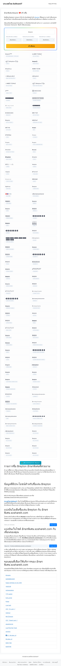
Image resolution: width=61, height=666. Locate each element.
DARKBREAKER (10, 579)
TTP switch (9, 594)
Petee (7, 601)
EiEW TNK (9, 643)
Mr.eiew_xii (9, 639)
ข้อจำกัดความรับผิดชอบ (22, 664)
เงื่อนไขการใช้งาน (37, 662)
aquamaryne (9, 624)
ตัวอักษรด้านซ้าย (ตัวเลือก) (11, 36)
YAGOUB (8, 586)
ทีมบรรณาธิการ (12, 662)
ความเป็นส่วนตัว (46, 662)
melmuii (8, 613)
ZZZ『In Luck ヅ (10, 609)
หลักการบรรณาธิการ (22, 662)
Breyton (37, 17)
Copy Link (53, 546)
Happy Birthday (52, 3)
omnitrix (8, 631)
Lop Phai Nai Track (11, 628)
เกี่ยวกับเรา (4, 662)
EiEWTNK (8, 646)
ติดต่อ (30, 662)
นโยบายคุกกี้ (55, 662)
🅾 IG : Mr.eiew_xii (11, 635)
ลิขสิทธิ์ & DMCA (33, 664)
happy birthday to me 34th (14, 583)
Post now (53, 524)
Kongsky (8, 575)
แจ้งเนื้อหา (41, 664)
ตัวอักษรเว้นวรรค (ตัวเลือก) (28, 36)
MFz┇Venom (9, 616)
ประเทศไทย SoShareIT (12, 4)
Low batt (8, 605)
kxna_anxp (9, 598)
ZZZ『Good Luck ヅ (11, 620)
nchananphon (10, 590)
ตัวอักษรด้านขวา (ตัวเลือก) (44, 36)
